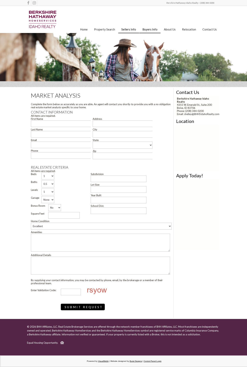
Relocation (189, 29)
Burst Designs (136, 361)
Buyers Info (149, 29)
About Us (170, 29)
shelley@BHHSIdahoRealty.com (201, 114)
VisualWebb (103, 361)
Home (84, 29)
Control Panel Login (153, 361)
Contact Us (209, 29)
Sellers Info (128, 29)
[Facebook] (28, 3)
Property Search (104, 29)
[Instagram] (34, 3)
